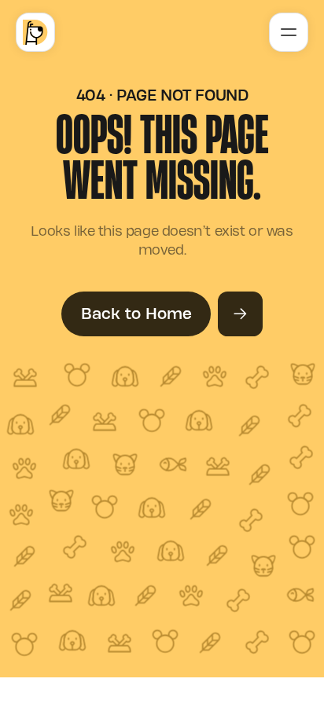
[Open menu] (288, 32)
